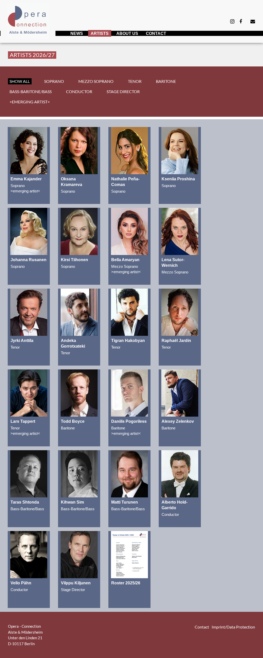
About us (127, 33)
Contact (156, 33)
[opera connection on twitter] (232, 21)
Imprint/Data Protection (233, 626)
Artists (100, 33)
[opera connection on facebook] (240, 21)
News (76, 33)
